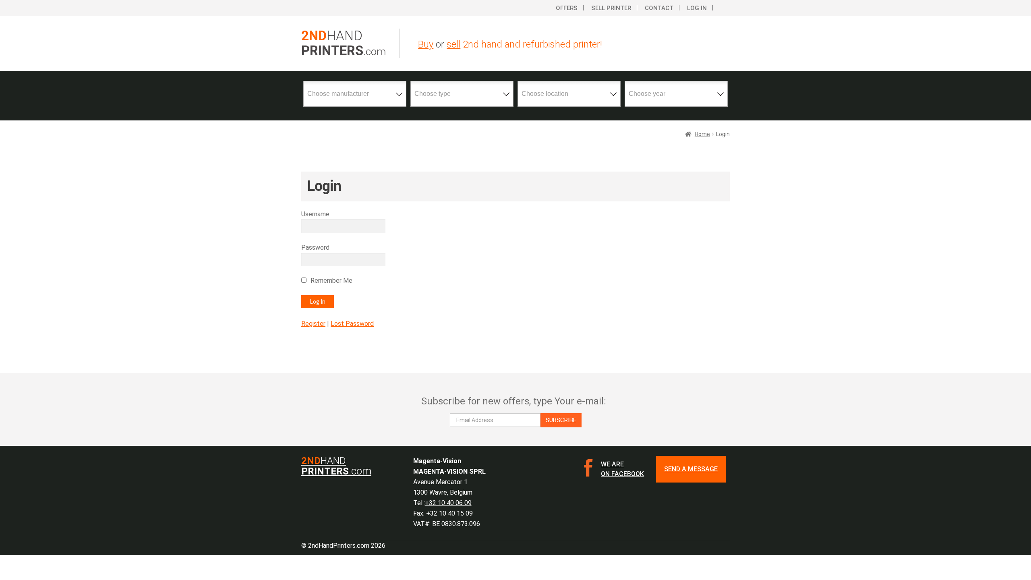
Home (702, 134)
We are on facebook (622, 469)
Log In (697, 8)
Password (315, 247)
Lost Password (352, 323)
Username (315, 214)
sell (453, 44)
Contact (659, 8)
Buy (425, 44)
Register (313, 323)
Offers (567, 8)
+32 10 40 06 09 (448, 503)
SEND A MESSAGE (691, 469)
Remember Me (331, 280)
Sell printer (611, 8)
